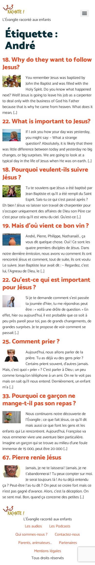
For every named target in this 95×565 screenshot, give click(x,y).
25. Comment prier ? (31, 341)
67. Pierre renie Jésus (31, 457)
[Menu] (84, 13)
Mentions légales (47, 551)
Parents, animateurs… (35, 543)
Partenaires (68, 543)
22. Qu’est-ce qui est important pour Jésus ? (46, 284)
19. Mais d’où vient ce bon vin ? (45, 226)
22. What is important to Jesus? (46, 121)
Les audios (33, 526)
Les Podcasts (59, 526)
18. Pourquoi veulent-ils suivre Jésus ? (45, 174)
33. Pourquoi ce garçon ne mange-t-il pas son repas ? (39, 400)
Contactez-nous (67, 534)
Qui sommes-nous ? (31, 534)
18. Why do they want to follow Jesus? (47, 64)
